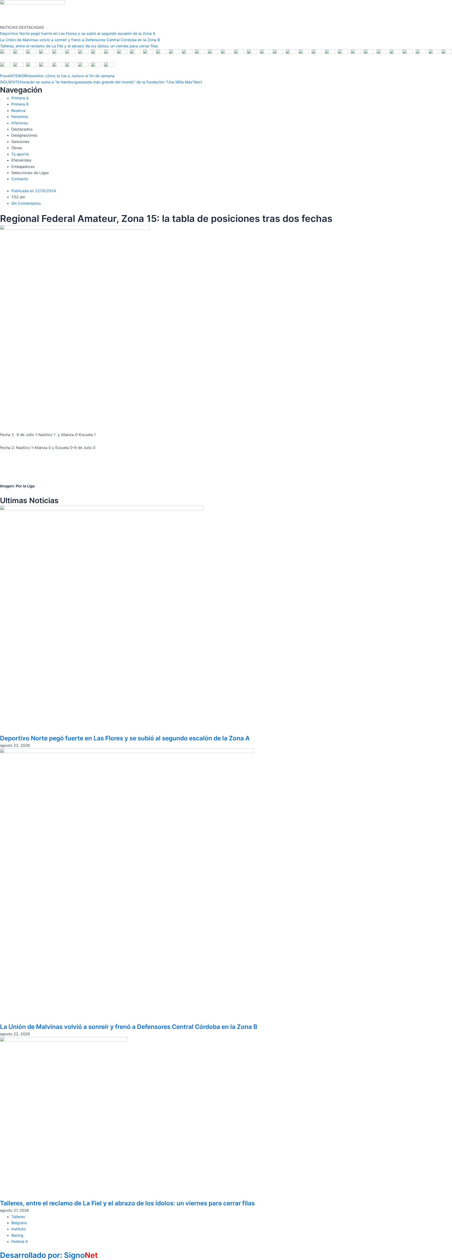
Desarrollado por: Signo (49, 1255)
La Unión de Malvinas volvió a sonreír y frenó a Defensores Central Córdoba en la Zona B (80, 39)
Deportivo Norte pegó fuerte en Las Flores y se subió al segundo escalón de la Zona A (77, 33)
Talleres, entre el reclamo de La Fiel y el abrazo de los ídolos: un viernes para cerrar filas (79, 46)
